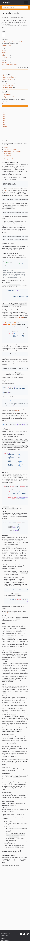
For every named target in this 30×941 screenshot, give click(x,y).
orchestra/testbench (8, 85)
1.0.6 (3, 114)
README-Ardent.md (11, 409)
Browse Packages (5, 940)
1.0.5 (3, 116)
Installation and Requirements (12, 149)
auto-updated (11, 132)
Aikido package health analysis (10, 64)
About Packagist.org (5, 933)
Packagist (6, 2)
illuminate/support (8, 79)
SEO (4, 190)
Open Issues (5, 57)
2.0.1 (3, 106)
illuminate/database (8, 77)
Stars (3, 55)
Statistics (3, 938)
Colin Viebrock (7, 94)
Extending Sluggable (9, 157)
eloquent (15, 97)
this (3, 223)
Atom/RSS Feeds (4, 935)
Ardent (17, 410)
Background (7, 147)
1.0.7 (3, 112)
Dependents (5, 52)
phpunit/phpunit (7, 87)
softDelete (4, 656)
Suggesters (5, 54)
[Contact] (21, 934)
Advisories (4, 62)
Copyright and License (10, 159)
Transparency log (6, 45)
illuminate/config (7, 76)
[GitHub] (27, 934)
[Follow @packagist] (24, 934)
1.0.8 (3, 110)
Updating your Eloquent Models (12, 151)
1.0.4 (3, 118)
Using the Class (8, 153)
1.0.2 (3, 122)
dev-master (5, 104)
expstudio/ (7, 13)
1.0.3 (3, 120)
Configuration (7, 155)
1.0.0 (3, 124)
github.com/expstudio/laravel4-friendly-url (13, 42)
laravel (9, 97)
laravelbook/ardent (8, 84)
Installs (3, 50)
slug (5, 97)
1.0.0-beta (4, 126)
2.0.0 (3, 108)
